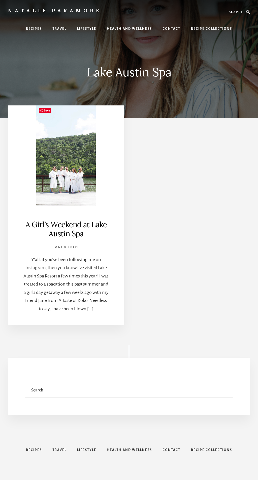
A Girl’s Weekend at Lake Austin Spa (66, 229)
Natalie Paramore (55, 10)
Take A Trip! (66, 246)
